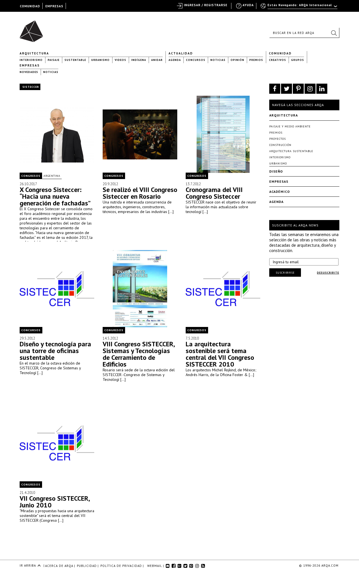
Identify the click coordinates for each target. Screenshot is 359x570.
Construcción (280, 145)
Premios (256, 60)
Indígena (138, 60)
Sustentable (75, 60)
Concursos (195, 60)
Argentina (51, 176)
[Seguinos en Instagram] (310, 89)
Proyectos (277, 139)
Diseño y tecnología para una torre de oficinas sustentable (55, 351)
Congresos (30, 176)
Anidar (157, 60)
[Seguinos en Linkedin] (321, 89)
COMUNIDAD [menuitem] (30, 6)
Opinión (237, 60)
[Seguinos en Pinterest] (298, 89)
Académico (279, 191)
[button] (334, 33)
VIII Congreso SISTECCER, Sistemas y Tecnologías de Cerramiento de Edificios (138, 354)
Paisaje (53, 60)
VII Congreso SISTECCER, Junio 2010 (54, 501)
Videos (120, 60)
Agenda (175, 60)
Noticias (217, 60)
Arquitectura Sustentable (291, 151)
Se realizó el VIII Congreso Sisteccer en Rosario (140, 193)
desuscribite (328, 272)
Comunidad (280, 53)
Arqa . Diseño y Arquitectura (33, 28)
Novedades (29, 72)
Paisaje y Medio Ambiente (290, 126)
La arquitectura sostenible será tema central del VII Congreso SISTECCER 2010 (220, 354)
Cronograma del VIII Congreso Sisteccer (214, 193)
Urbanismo (100, 60)
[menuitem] (299, 7)
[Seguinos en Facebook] (274, 89)
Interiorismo (31, 60)
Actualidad (181, 53)
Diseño (276, 171)
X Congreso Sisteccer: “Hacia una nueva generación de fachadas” (55, 196)
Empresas (30, 65)
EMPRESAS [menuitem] (54, 6)
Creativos (277, 60)
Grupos (297, 60)
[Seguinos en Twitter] (286, 89)
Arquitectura (34, 53)
